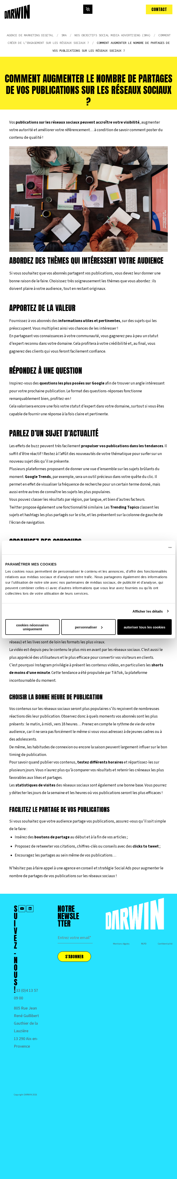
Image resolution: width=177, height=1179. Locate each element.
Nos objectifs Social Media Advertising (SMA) (112, 35)
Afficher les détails (148, 611)
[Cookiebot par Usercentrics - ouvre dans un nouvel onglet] (151, 547)
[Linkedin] (30, 908)
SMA (64, 35)
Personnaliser (86, 627)
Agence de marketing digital (30, 35)
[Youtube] (21, 908)
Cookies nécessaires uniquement (32, 627)
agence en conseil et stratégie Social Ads (97, 868)
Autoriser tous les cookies (144, 627)
